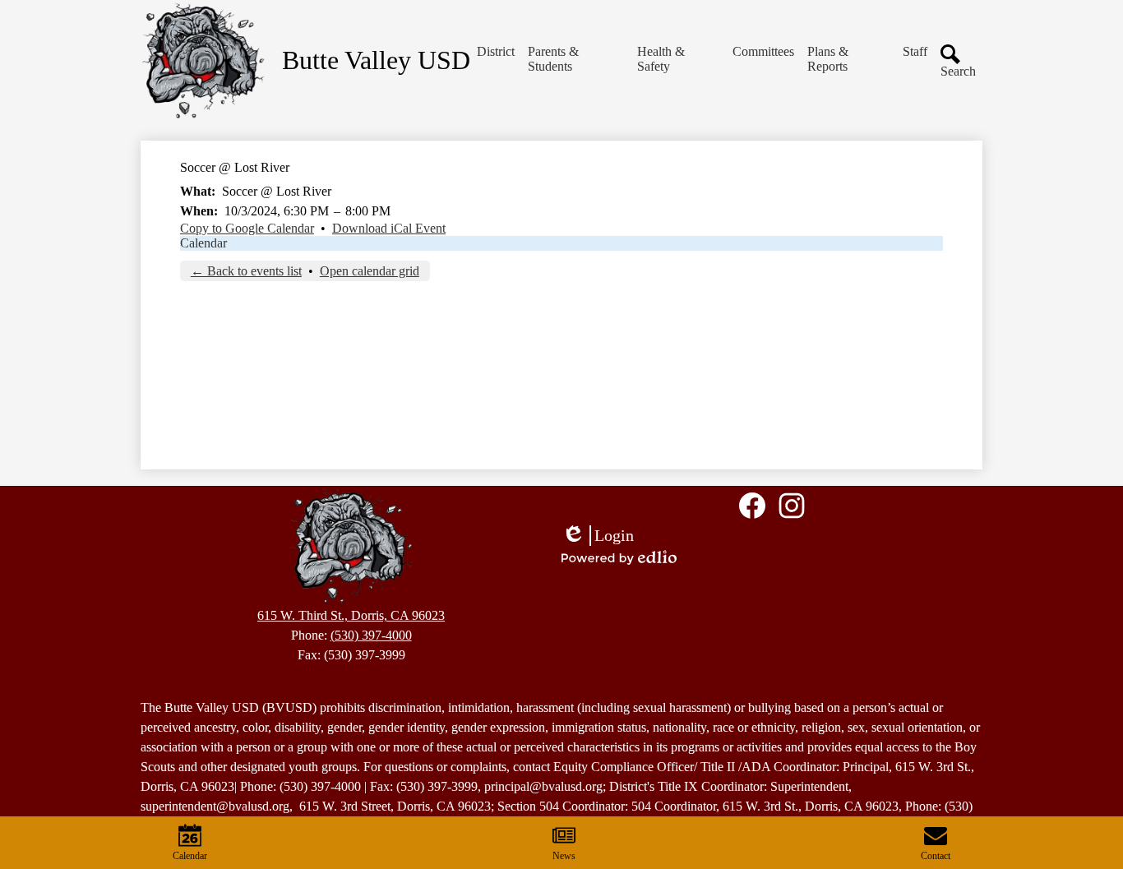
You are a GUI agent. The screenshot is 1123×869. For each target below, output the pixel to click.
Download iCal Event (389, 228)
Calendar (203, 243)
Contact (935, 856)
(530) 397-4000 (371, 635)
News (563, 856)
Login (598, 536)
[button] (495, 52)
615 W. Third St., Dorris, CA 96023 (351, 615)
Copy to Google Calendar (247, 228)
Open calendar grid (369, 271)
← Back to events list (246, 271)
